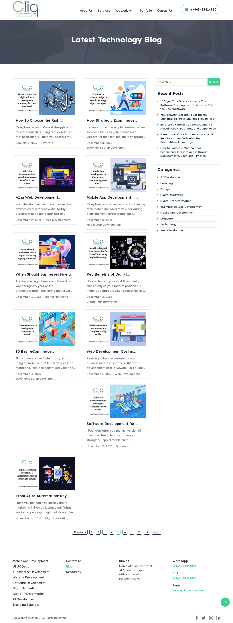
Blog (69, 566)
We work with (124, 10)
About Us (86, 10)
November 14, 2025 (28, 518)
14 (146, 532)
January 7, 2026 (26, 143)
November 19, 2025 (99, 446)
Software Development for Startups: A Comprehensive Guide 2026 (116, 423)
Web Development (57, 220)
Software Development (29, 583)
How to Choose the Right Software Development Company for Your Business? (41, 120)
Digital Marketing (56, 296)
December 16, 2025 (99, 296)
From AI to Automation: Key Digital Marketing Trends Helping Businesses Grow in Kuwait (45, 496)
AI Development (171, 177)
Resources (73, 572)
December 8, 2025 (99, 374)
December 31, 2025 (99, 143)
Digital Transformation (102, 301)
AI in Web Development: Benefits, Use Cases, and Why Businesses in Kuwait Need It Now (42, 197)
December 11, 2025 (28, 374)
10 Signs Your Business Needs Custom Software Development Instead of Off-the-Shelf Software (186, 105)
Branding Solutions (26, 604)
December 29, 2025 (29, 220)
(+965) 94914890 (203, 9)
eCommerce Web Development (107, 147)
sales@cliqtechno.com (188, 590)
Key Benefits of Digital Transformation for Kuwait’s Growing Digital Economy (112, 274)
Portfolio (146, 10)
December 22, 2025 (99, 220)
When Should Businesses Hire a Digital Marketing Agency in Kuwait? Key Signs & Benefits (43, 274)
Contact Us (165, 10)
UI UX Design (22, 566)
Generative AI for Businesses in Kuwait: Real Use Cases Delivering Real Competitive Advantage (187, 138)
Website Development (28, 577)
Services (104, 10)
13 (139, 532)
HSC (38, 618)
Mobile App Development (104, 224)
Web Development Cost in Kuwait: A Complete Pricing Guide (111, 351)
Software (47, 143)
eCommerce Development (31, 572)
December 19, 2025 (28, 296)
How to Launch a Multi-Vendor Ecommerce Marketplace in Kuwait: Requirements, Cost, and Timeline (184, 152)
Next (156, 532)
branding (166, 183)
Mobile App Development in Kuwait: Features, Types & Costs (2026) (115, 197)
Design (165, 189)
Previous (80, 532)
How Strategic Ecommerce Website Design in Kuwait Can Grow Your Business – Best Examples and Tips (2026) (113, 120)
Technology (168, 224)
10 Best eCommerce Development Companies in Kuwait (40, 351)
